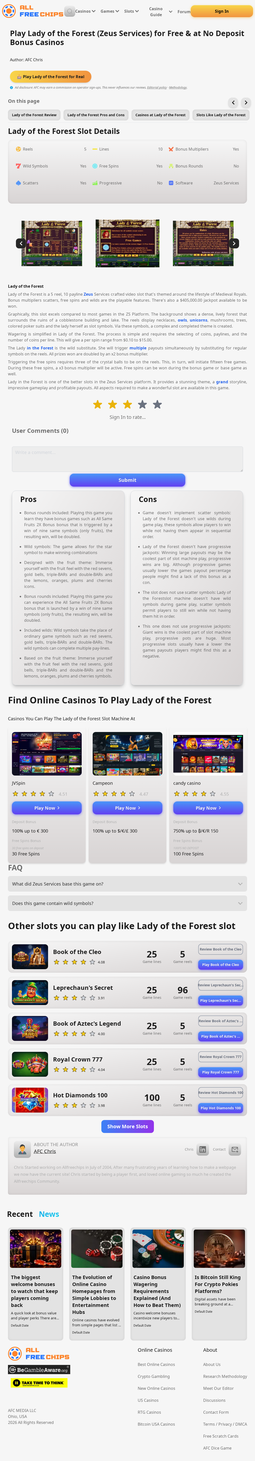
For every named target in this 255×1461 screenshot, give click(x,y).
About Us (212, 1364)
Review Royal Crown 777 (221, 1056)
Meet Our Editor (218, 1388)
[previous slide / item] (21, 243)
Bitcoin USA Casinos (156, 1424)
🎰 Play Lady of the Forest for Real (50, 76)
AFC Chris (34, 59)
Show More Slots (127, 1126)
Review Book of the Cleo (221, 949)
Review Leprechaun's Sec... (220, 985)
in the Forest (40, 348)
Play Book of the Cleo (220, 964)
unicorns (198, 320)
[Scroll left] (233, 103)
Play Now (46, 808)
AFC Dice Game (217, 1448)
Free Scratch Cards (221, 1436)
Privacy (225, 1424)
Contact (219, 1149)
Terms (209, 1424)
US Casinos (148, 1400)
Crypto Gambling (154, 1376)
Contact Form (216, 1412)
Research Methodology (225, 1376)
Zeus (88, 294)
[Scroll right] (246, 103)
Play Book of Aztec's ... (220, 1036)
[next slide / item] (234, 243)
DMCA (241, 1424)
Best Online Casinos (156, 1364)
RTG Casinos (149, 1412)
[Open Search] (69, 11)
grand (222, 382)
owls (182, 320)
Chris (189, 1149)
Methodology (178, 87)
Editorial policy (157, 87)
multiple (137, 348)
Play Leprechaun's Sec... (220, 1000)
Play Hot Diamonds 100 (221, 1108)
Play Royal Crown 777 (220, 1072)
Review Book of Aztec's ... (221, 1020)
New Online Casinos (156, 1388)
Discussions (214, 1400)
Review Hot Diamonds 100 (220, 1092)
